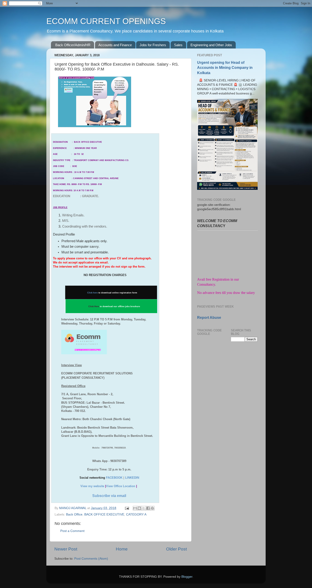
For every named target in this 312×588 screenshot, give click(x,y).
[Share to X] (143, 508)
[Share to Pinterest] (152, 508)
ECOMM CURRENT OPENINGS (106, 21)
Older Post (176, 549)
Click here (92, 293)
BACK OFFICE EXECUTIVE (104, 514)
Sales (178, 45)
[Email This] (135, 508)
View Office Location (120, 486)
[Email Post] (126, 508)
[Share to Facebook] (148, 508)
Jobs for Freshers (153, 45)
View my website (92, 486)
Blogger (186, 576)
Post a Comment (72, 531)
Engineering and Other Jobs (211, 45)
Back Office (74, 514)
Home (122, 549)
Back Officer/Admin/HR (72, 45)
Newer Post (65, 549)
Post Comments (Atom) (91, 558)
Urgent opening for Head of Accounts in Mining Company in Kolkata (225, 68)
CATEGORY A (136, 514)
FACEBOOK (114, 477)
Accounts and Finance (115, 45)
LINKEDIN (132, 477)
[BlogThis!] (139, 508)
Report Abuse (209, 318)
